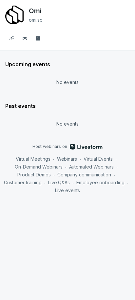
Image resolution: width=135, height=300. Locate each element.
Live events (67, 190)
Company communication (84, 174)
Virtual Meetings (33, 159)
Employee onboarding (100, 182)
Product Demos (34, 174)
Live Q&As (59, 182)
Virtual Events (98, 159)
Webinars (67, 159)
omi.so (36, 20)
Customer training (23, 182)
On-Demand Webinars (39, 167)
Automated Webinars (91, 167)
